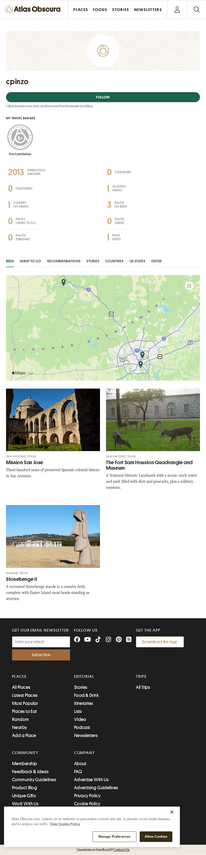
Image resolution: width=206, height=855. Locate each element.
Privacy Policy (87, 796)
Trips (141, 677)
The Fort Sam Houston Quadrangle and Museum (149, 465)
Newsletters (86, 736)
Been (10, 261)
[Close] (171, 812)
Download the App (160, 642)
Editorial (84, 677)
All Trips (143, 687)
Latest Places (25, 695)
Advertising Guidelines (96, 788)
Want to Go (30, 261)
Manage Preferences (114, 836)
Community (25, 753)
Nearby (19, 727)
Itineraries (83, 703)
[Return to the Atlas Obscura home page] (34, 9)
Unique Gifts (24, 796)
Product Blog (24, 788)
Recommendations (64, 261)
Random (20, 719)
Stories (92, 261)
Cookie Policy (87, 804)
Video (80, 719)
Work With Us (25, 804)
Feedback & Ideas (30, 772)
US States (137, 261)
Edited (156, 261)
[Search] (196, 9)
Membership (24, 764)
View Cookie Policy (65, 824)
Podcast (82, 727)
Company (84, 753)
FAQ (78, 772)
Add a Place (24, 736)
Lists (78, 711)
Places (19, 677)
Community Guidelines (34, 780)
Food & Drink (86, 695)
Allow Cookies (156, 836)
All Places (21, 687)
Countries (114, 261)
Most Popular (25, 703)
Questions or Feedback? (103, 849)
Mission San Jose (24, 462)
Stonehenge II (21, 579)
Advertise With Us (91, 780)
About (80, 764)
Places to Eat (24, 711)
